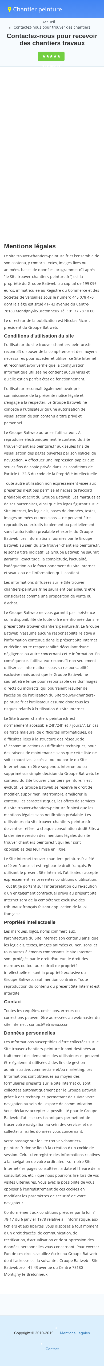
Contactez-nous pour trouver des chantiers (52, 27)
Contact (52, 1349)
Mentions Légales (75, 1333)
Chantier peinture (36, 9)
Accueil (48, 21)
